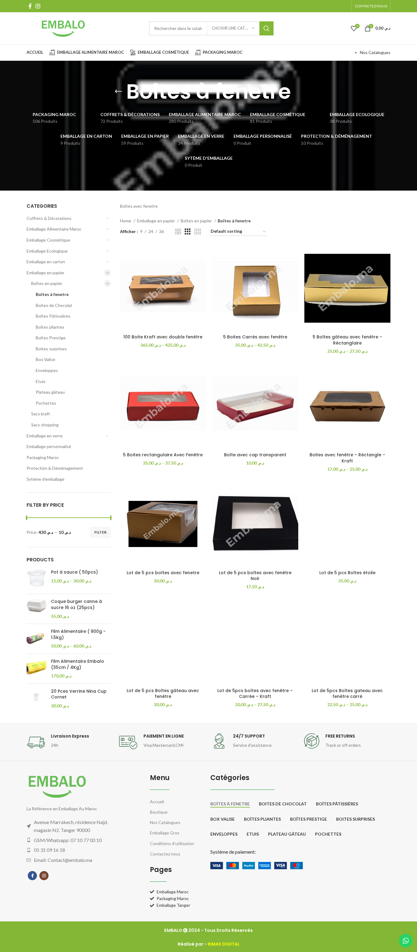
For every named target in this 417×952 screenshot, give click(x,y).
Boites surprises (51, 348)
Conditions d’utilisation (172, 843)
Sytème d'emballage (45, 479)
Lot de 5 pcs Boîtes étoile (347, 573)
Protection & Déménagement (55, 468)
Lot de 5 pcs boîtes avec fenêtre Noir (255, 576)
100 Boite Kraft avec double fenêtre (162, 337)
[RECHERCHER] (266, 28)
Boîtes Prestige (51, 337)
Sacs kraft (40, 413)
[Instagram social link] (38, 6)
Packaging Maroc (43, 457)
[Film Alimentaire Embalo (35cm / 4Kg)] (36, 668)
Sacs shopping (45, 424)
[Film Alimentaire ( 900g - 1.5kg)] (36, 639)
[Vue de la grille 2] (178, 231)
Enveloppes (47, 370)
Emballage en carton (46, 261)
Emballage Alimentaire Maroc (54, 229)
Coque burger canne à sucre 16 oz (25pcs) (76, 605)
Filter (100, 532)
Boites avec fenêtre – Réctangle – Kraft (347, 458)
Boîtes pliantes (50, 327)
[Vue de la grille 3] (187, 231)
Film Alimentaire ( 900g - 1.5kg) (78, 634)
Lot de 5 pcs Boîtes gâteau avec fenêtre (163, 694)
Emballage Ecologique (47, 251)
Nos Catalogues (375, 52)
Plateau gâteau (50, 392)
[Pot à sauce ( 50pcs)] (36, 579)
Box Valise (45, 359)
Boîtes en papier (46, 283)
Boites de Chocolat (54, 305)
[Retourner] (118, 92)
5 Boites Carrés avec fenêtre (255, 337)
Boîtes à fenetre (52, 294)
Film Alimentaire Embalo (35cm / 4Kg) (77, 664)
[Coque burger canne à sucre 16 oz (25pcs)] (36, 609)
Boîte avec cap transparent (255, 455)
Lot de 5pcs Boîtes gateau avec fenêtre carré (347, 694)
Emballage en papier (45, 272)
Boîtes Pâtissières (53, 316)
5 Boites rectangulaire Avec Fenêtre (163, 455)
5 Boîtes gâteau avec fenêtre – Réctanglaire (347, 340)
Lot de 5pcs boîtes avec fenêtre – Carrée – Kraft (255, 694)
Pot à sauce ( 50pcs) (74, 572)
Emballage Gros (164, 832)
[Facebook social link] (30, 6)
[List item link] (76, 840)
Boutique (159, 812)
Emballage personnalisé (49, 446)
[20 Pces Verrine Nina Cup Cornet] (36, 698)
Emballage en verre (45, 435)
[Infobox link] (70, 742)
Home (126, 220)
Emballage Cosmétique (48, 240)
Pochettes (46, 403)
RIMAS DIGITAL (224, 944)
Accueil (157, 801)
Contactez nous (165, 853)
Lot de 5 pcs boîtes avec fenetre (163, 573)
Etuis (40, 381)
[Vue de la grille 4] (197, 231)
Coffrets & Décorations (49, 218)
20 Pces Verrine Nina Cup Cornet (79, 694)
